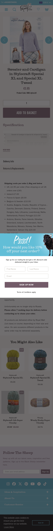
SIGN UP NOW (26, 284)
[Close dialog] (51, 235)
